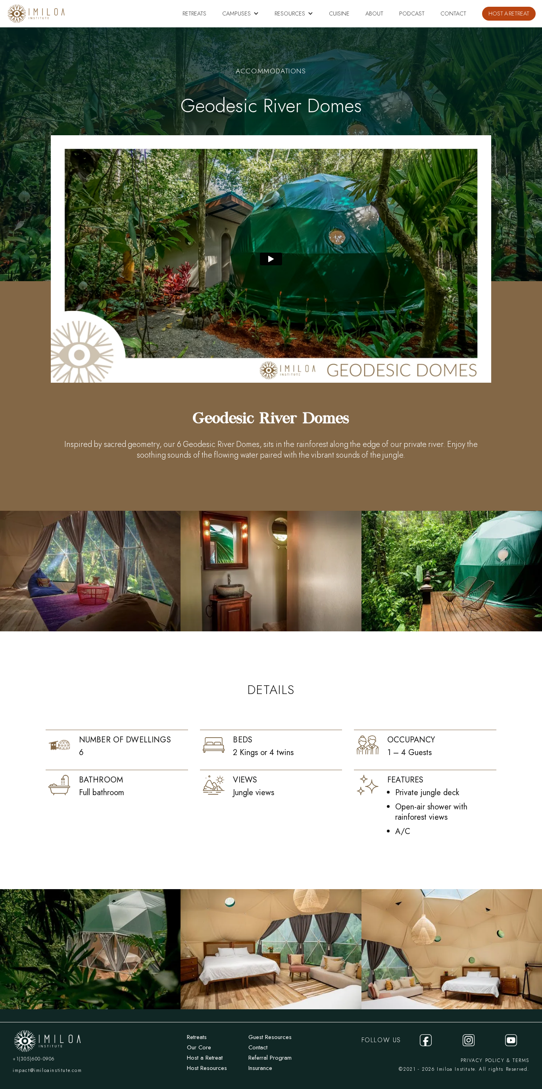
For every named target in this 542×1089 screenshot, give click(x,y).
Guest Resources (270, 1037)
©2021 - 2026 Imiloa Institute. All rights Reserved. (464, 1069)
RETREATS (194, 13)
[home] (36, 13)
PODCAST (412, 13)
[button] (240, 13)
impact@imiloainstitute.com (47, 1070)
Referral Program (270, 1057)
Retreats (197, 1037)
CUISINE (339, 13)
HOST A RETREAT (508, 13)
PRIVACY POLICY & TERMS (495, 1060)
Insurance (260, 1068)
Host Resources (207, 1068)
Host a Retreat (205, 1057)
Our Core (199, 1047)
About (374, 13)
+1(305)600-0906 (34, 1058)
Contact (453, 13)
